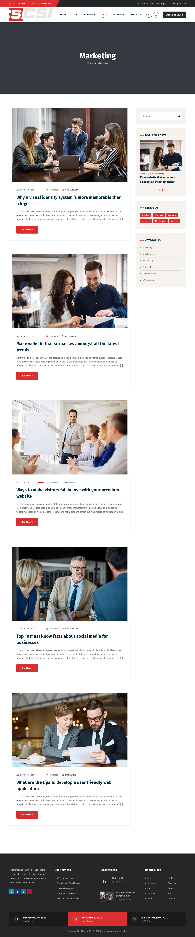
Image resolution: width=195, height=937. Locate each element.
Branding (145, 215)
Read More (27, 229)
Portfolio (172, 878)
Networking (71, 336)
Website (174, 221)
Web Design (70, 482)
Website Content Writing (68, 898)
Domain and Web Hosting (69, 883)
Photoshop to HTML (66, 893)
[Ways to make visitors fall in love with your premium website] (70, 437)
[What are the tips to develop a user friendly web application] (70, 730)
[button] (160, 190)
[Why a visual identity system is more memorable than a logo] (70, 145)
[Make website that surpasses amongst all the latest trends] (70, 291)
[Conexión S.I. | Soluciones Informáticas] (31, 15)
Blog (170, 893)
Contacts (151, 883)
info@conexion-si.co (34, 917)
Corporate (158, 215)
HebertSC (53, 190)
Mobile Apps (160, 221)
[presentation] (141, 190)
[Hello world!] (105, 881)
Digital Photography (66, 888)
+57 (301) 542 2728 (92, 917)
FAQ (149, 888)
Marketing (70, 775)
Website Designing (65, 878)
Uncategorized (149, 273)
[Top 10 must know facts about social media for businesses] (70, 584)
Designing (172, 215)
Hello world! (117, 878)
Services (172, 883)
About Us (172, 888)
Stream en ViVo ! (174, 15)
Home (90, 63)
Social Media (71, 190)
